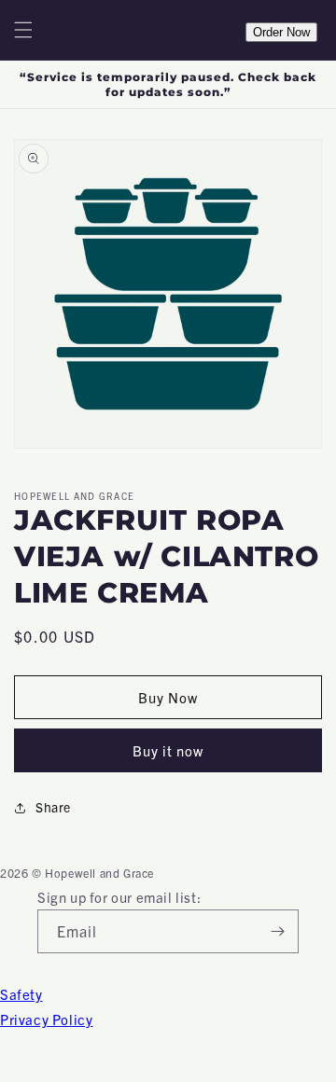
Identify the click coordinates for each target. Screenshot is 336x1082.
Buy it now (168, 750)
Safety (21, 994)
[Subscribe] (277, 931)
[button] (23, 29)
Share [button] (53, 806)
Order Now (281, 32)
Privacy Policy (46, 1019)
